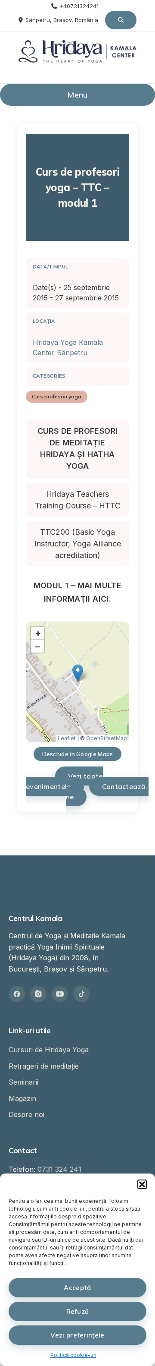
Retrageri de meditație (44, 1066)
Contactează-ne (107, 791)
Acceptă (77, 1288)
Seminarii (23, 1082)
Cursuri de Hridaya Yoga (49, 1049)
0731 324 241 (59, 1169)
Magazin (22, 1098)
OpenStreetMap (106, 738)
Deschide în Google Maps (77, 754)
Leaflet (67, 738)
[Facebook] (17, 994)
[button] (142, 1184)
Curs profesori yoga (56, 396)
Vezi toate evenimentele (64, 781)
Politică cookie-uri (73, 1355)
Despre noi (26, 1114)
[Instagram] (38, 994)
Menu (77, 95)
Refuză (77, 1311)
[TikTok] (81, 994)
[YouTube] (60, 994)
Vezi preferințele (77, 1335)
